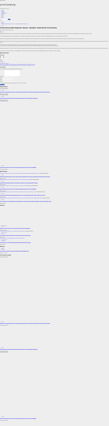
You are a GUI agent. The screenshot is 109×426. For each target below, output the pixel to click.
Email (1, 79)
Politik (3, 14)
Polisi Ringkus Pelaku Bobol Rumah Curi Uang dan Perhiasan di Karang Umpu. (12, 231)
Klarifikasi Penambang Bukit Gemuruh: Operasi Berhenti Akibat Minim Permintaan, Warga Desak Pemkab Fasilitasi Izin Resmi (25, 92)
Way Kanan (3, 240)
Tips (2, 15)
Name (1, 77)
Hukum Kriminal (4, 225)
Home (3, 10)
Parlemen (3, 13)
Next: (17, 65)
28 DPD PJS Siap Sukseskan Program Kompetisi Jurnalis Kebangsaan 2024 (14, 251)
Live (0, 20)
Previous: (17, 64)
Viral (2, 17)
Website (1, 81)
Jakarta (3, 248)
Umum (3, 16)
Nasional (3, 11)
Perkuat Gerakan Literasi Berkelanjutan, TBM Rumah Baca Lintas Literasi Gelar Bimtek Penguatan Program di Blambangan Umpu (20, 197)
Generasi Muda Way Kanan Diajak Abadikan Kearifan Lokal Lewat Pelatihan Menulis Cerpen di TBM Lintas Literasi (18, 191)
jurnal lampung (7, 4)
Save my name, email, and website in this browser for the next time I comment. (13, 82)
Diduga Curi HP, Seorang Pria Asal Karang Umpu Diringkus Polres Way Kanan (15, 228)
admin (1, 30)
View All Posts (6, 63)
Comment (2, 76)
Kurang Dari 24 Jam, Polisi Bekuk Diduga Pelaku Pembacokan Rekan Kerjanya (12, 238)
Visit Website (2, 63)
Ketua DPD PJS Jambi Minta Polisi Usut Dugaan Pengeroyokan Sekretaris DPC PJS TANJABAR (18, 167)
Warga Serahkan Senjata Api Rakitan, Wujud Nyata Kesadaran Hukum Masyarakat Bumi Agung (18, 98)
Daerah (3, 12)
